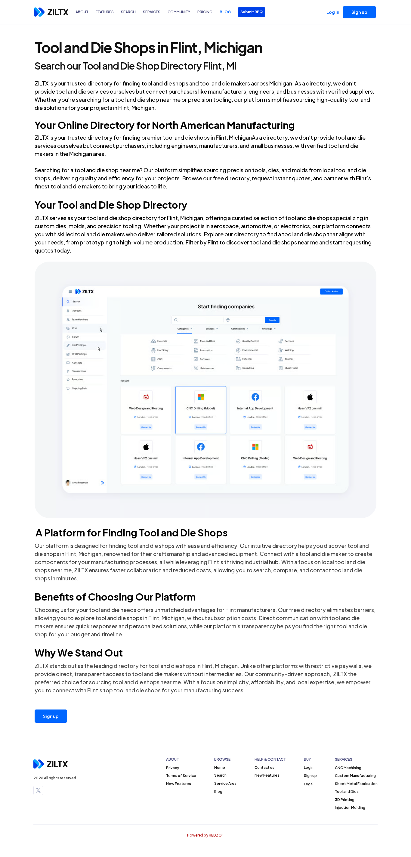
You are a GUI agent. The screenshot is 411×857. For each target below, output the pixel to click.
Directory (112, 125)
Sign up (51, 716)
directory (100, 83)
